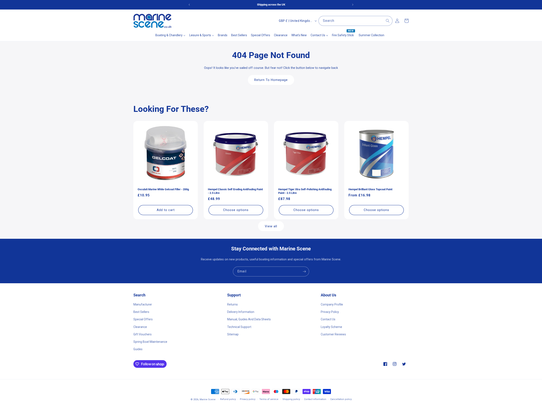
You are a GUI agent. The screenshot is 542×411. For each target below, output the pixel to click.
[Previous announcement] (189, 4)
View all (271, 226)
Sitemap (233, 334)
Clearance (140, 327)
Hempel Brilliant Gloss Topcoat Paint (370, 189)
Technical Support (239, 327)
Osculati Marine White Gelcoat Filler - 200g (163, 189)
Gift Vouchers (142, 334)
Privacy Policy (330, 312)
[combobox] (355, 21)
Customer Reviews (333, 334)
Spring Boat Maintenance (150, 341)
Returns (232, 304)
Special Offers (143, 319)
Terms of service (268, 399)
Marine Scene (208, 399)
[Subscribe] (304, 271)
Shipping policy (291, 399)
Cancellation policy (341, 399)
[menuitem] (170, 35)
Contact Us (328, 319)
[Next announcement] (352, 4)
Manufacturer (142, 304)
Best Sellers (141, 312)
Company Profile (332, 304)
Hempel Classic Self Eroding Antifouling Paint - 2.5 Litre (235, 191)
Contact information (315, 399)
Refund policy (228, 399)
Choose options (236, 210)
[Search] (387, 20)
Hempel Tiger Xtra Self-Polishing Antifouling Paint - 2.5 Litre (305, 191)
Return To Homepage (271, 80)
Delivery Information (240, 312)
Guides (137, 349)
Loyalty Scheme (331, 327)
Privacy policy (247, 399)
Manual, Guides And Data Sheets (249, 319)
